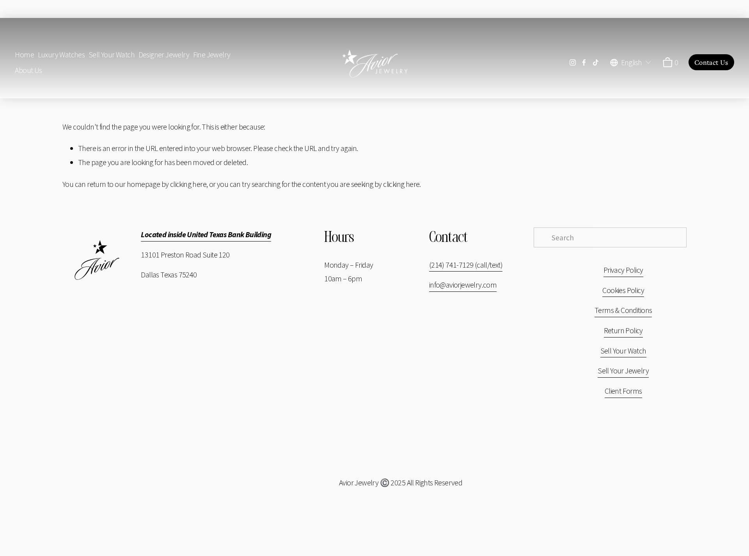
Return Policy (623, 330)
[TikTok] (596, 62)
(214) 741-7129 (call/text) (466, 265)
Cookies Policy (623, 290)
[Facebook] (584, 62)
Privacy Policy (623, 270)
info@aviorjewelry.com (463, 285)
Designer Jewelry (163, 54)
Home (24, 54)
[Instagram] (573, 62)
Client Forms (623, 391)
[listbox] (631, 62)
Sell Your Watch (112, 54)
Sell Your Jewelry (623, 370)
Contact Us (711, 62)
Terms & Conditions (623, 310)
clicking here (188, 184)
